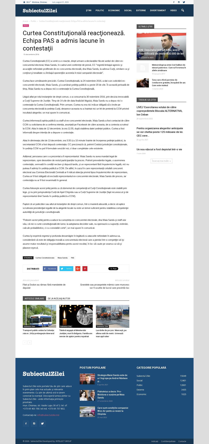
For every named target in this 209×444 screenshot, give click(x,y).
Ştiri (88, 10)
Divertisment (158, 10)
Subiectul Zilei (29, 326)
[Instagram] (179, 2)
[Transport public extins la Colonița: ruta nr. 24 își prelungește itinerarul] (39, 316)
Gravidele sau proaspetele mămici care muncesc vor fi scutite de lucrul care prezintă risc (104, 286)
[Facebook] (174, 2)
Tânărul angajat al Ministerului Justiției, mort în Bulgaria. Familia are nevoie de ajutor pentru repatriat (75, 333)
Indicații (154, 441)
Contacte (182, 441)
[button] (182, 10)
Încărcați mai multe (160, 161)
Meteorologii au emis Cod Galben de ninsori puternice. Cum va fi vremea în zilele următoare (169, 68)
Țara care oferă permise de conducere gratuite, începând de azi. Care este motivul (169, 83)
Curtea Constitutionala (44, 258)
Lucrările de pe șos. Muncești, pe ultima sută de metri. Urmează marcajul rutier (111, 333)
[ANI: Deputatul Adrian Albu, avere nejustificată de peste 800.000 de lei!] (161, 46)
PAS (72, 258)
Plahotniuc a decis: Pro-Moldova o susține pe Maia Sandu (110, 394)
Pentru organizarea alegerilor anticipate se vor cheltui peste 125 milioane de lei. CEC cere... (160, 132)
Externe (141, 10)
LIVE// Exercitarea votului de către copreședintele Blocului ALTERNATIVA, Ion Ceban (159, 111)
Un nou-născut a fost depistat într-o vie (159, 149)
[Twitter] (184, 2)
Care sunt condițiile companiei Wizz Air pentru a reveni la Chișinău (112, 411)
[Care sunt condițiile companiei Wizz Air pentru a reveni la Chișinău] (87, 411)
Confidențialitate (168, 441)
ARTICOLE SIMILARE (34, 298)
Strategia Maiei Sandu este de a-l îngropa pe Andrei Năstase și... (112, 378)
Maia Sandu (63, 258)
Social (128, 10)
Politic (100, 10)
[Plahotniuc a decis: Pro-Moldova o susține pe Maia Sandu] (87, 395)
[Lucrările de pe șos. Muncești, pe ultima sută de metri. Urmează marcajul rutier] (112, 316)
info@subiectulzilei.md (48, 415)
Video (173, 10)
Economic (114, 10)
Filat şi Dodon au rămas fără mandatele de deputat (44, 286)
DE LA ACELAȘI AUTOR (59, 298)
